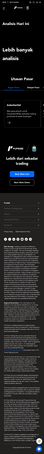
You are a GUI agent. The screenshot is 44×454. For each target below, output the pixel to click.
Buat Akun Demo (22, 182)
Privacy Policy (8, 232)
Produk (7, 203)
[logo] (23, 8)
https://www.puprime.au (13, 350)
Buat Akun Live (22, 174)
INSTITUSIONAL (14, 2)
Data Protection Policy (23, 232)
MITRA (4, 2)
